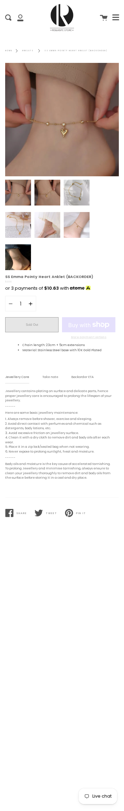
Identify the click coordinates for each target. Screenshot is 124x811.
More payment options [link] (88, 337)
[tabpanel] (62, 119)
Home (8, 50)
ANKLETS (28, 50)
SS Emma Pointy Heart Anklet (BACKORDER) (75, 50)
